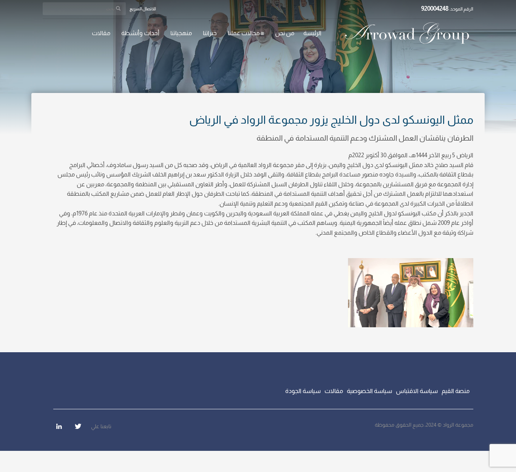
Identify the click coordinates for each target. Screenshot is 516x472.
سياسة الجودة (303, 391)
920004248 (435, 8)
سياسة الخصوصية (369, 391)
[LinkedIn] (59, 426)
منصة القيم (456, 391)
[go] (118, 8)
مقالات (333, 391)
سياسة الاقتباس (417, 391)
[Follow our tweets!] (77, 426)
